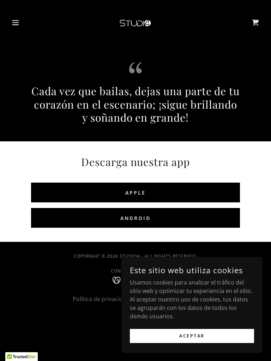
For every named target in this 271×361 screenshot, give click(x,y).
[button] (27, 23)
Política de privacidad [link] (101, 299)
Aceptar (192, 336)
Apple (135, 192)
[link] (135, 22)
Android (135, 218)
